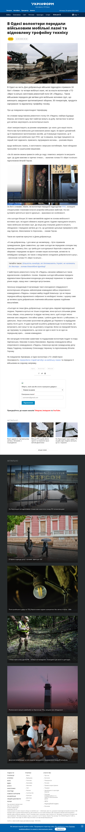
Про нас (46, 775)
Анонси (32, 10)
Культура (40, 15)
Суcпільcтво (29, 793)
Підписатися (28, 403)
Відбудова (29, 778)
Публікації (10, 775)
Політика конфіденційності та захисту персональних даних (51, 797)
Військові (50, 368)
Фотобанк (16, 10)
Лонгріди (10, 791)
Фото (9, 780)
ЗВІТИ (46, 801)
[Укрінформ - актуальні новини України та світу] (42, 4)
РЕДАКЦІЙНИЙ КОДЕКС (51, 804)
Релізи (9, 801)
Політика (29, 780)
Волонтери (41, 368)
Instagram (46, 410)
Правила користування (51, 785)
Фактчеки (29, 785)
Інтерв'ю (10, 778)
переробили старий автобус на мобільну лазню (40, 360)
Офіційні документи (14, 799)
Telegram (38, 410)
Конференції (11, 796)
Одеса (33, 368)
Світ (24, 15)
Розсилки (47, 806)
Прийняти (60, 829)
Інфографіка (11, 788)
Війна (8, 15)
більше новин (42, 450)
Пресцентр (24, 10)
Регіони (31, 15)
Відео (9, 783)
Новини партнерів (13, 793)
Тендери (46, 788)
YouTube (56, 410)
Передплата (48, 780)
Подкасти (10, 773)
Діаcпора (29, 798)
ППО (63, 207)
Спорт (48, 15)
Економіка (17, 15)
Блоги (9, 786)
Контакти (47, 778)
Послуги (9, 10)
